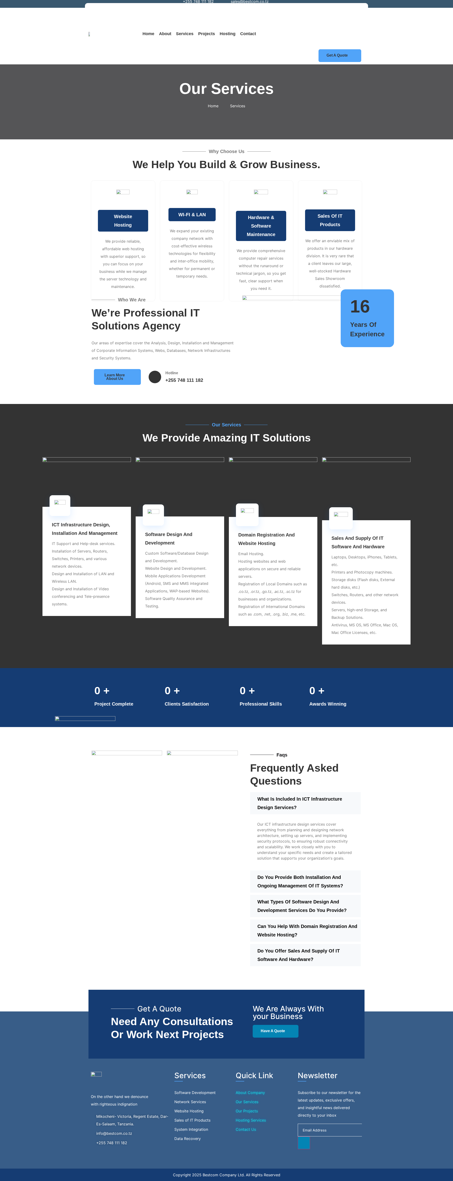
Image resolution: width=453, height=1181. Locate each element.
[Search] (353, 34)
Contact (248, 33)
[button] (305, 11)
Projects (206, 33)
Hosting (227, 33)
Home (148, 33)
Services (184, 33)
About (165, 33)
